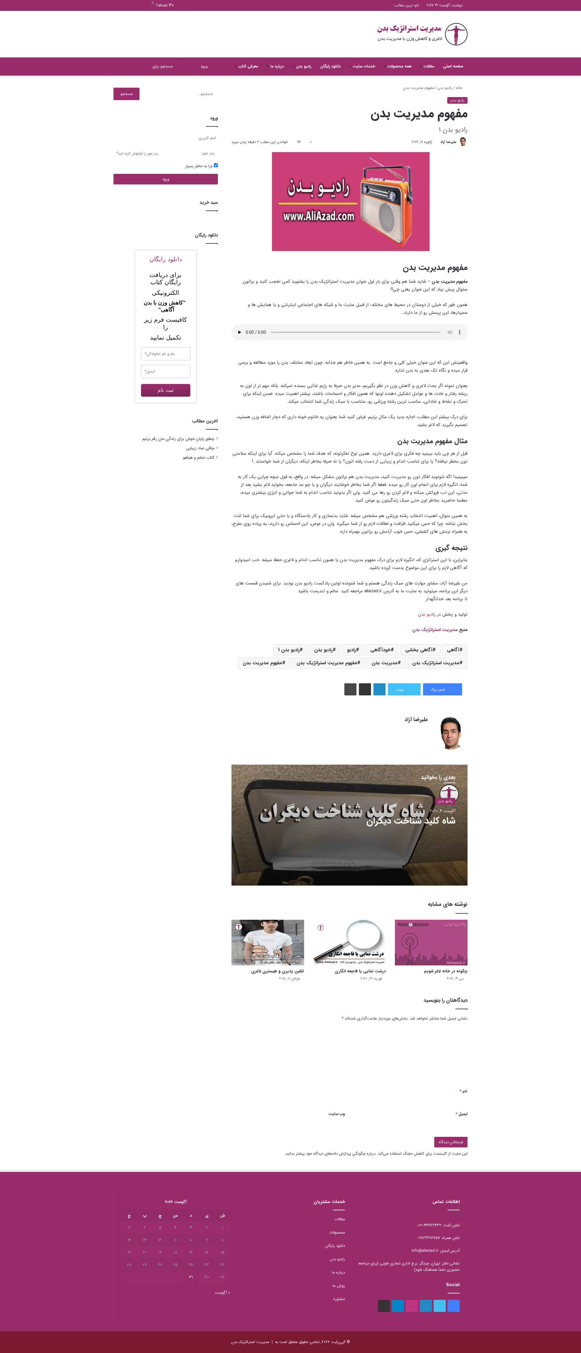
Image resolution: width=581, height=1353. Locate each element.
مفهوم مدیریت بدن (262, 663)
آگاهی (453, 650)
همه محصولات (399, 66)
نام (463, 1091)
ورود (165, 179)
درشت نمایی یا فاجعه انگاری (360, 971)
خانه (460, 88)
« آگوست (222, 1293)
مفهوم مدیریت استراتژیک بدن (327, 663)
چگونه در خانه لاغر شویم (446, 971)
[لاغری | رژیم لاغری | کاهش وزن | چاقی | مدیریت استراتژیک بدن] (422, 34)
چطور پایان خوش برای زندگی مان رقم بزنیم (178, 439)
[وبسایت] (424, 730)
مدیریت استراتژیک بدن (435, 629)
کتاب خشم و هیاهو (198, 457)
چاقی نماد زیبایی (200, 448)
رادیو (351, 650)
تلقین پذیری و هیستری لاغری (277, 971)
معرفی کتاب (248, 66)
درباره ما (277, 66)
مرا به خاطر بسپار (199, 166)
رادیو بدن (303, 66)
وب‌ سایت (336, 1114)
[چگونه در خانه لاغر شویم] (431, 943)
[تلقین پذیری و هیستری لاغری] (267, 943)
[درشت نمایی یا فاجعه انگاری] (349, 943)
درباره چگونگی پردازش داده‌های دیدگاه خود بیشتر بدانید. (330, 1153)
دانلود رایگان (330, 66)
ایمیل (461, 1114)
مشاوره (339, 1299)
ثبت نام (166, 390)
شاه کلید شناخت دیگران (410, 821)
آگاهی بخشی (418, 650)
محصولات (337, 1232)
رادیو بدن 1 (289, 650)
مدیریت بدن (385, 663)
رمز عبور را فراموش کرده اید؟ (137, 153)
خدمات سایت (364, 66)
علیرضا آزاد (448, 142)
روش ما (339, 1286)
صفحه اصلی (453, 66)
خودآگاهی (380, 650)
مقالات (429, 66)
